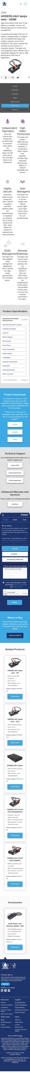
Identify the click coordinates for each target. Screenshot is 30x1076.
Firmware (15, 424)
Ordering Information (8, 370)
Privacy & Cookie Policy (6, 1010)
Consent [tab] (5, 519)
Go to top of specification (11, 380)
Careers (17, 1024)
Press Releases (5, 1027)
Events (3, 1024)
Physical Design (7, 353)
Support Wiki (15, 465)
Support (15, 97)
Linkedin (2, 990)
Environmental (6, 341)
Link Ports (5, 333)
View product (15, 696)
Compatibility (6, 357)
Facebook (5, 990)
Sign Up (5, 984)
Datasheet (15, 432)
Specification (15, 90)
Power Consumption (8, 349)
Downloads (15, 94)
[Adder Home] (8, 965)
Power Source (6, 345)
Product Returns (20, 1007)
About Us (17, 1019)
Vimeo (9, 990)
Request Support (20, 1012)
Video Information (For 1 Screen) (12, 324)
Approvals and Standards (9, 361)
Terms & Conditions (20, 585)
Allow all (15, 548)
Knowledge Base (20, 1002)
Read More (15, 504)
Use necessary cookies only (15, 559)
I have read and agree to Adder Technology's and (16, 585)
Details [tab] (15, 519)
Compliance (4, 1007)
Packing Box (6, 366)
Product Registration (15, 480)
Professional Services (15, 473)
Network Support (7, 337)
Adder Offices (19, 1022)
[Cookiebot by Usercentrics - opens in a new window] (21, 515)
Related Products (15, 101)
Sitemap (3, 1002)
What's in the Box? (8, 374)
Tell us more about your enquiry (15, 566)
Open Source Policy (7, 1014)
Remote (4, 12)
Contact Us (15, 109)
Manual (15, 439)
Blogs (2, 1019)
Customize (14, 554)
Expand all (25, 319)
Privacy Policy (17, 587)
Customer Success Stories (20, 1030)
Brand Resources (6, 1022)
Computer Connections (9, 329)
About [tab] (24, 519)
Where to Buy (15, 105)
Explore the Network (15, 635)
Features (15, 86)
